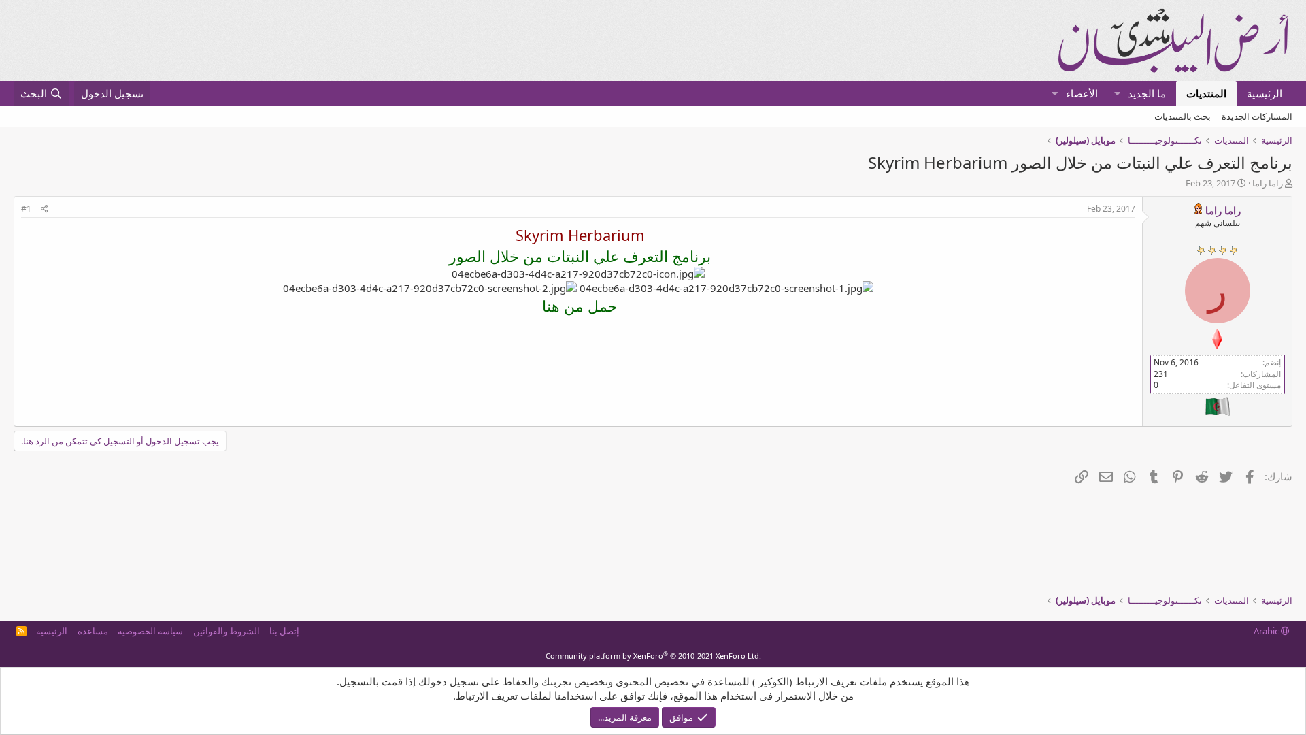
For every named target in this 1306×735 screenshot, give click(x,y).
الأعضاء (1082, 93)
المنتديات (1206, 93)
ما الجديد (1147, 93)
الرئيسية (1264, 93)
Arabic (1267, 631)
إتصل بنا (284, 631)
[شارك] (44, 209)
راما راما (1267, 183)
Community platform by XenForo (653, 656)
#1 (26, 208)
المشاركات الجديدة (1257, 116)
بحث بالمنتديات (1182, 116)
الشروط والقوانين (226, 631)
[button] (1117, 93)
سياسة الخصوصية (150, 631)
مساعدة (93, 631)
